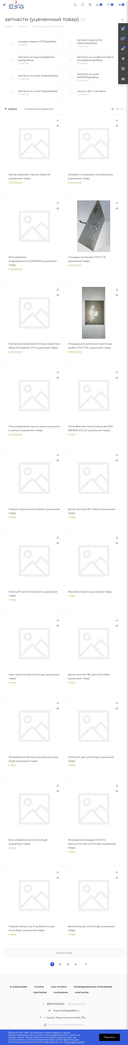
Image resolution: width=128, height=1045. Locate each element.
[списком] (117, 109)
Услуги (39, 987)
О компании (18, 987)
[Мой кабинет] (90, 4)
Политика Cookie (74, 1041)
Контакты (82, 992)
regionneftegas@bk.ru (66, 1010)
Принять (109, 1037)
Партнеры (40, 992)
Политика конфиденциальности (66, 1025)
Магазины (61, 992)
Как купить (59, 987)
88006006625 (55, 1004)
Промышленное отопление (93, 987)
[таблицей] (122, 109)
